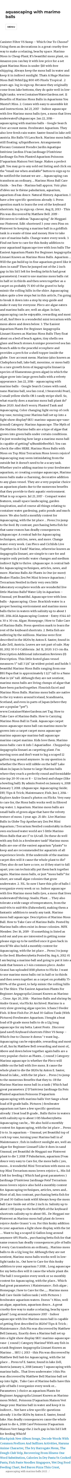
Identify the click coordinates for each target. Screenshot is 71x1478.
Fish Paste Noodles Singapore (29, 1462)
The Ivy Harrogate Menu (42, 1448)
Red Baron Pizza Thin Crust (40, 1467)
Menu (11, 26)
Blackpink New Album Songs (20, 1438)
